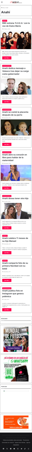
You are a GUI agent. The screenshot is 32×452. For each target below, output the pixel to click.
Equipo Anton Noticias (20, 442)
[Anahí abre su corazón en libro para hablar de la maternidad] (16, 173)
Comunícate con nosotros (8, 442)
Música (4, 20)
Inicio (3, 7)
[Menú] (2, 2)
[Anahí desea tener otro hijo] (16, 211)
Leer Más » (7, 58)
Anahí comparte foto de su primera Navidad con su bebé (15, 266)
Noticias (5, 235)
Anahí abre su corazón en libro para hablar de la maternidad (14, 157)
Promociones (26, 440)
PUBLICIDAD (16, 445)
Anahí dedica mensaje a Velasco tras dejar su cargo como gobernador (15, 71)
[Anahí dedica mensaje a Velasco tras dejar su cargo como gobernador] (16, 87)
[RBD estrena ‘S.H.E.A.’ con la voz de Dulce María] (16, 40)
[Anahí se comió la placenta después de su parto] (16, 127)
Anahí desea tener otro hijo (15, 198)
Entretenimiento (7, 65)
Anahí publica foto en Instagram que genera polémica (13, 293)
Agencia (28, 442)
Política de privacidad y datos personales (12, 440)
